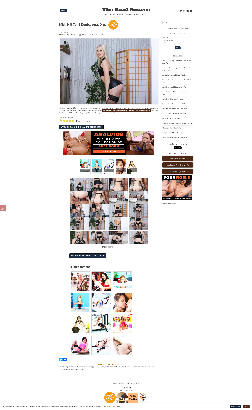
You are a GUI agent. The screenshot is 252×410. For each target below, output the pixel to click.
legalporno (64, 32)
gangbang (66, 369)
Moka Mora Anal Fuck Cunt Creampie (174, 138)
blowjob (123, 367)
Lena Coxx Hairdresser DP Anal (172, 99)
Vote (177, 48)
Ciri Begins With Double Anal (171, 118)
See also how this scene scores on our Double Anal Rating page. (126, 110)
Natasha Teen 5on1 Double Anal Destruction (177, 123)
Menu (64, 10)
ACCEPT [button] (246, 406)
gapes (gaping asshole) (77, 369)
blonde (117, 367)
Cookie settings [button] (235, 406)
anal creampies (110, 367)
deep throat (142, 367)
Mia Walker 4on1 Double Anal (172, 128)
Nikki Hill (70, 108)
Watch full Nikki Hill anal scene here (81, 127)
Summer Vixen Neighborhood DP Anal (174, 104)
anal (102, 367)
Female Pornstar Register (68, 34)
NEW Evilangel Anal (177, 171)
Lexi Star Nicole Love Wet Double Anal (175, 109)
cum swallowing (132, 367)
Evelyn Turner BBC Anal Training (172, 133)
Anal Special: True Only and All (177, 165)
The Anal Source (126, 9)
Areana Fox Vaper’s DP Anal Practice (174, 75)
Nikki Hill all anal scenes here (87, 255)
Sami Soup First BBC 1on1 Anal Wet (174, 87)
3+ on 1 (98, 367)
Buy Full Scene (3, 208)
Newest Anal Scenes (177, 158)
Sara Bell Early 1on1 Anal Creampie (174, 113)
